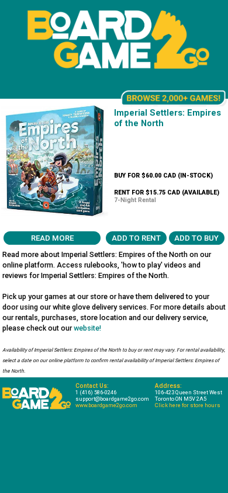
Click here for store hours (187, 405)
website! (87, 328)
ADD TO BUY (196, 238)
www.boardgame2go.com (106, 405)
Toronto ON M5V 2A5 (180, 398)
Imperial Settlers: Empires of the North (167, 118)
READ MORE (52, 238)
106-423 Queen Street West (188, 392)
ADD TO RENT (136, 238)
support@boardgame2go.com (112, 398)
